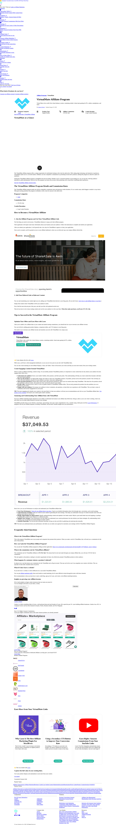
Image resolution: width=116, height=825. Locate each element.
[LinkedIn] (15, 608)
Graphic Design (99, 790)
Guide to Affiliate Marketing (17, 7)
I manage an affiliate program (7, 94)
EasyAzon (16, 803)
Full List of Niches (15, 85)
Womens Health (93, 793)
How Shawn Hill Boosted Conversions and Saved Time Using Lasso (68, 816)
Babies (59, 789)
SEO (93, 784)
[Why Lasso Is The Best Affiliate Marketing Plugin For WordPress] (29, 735)
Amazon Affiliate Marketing (27, 784)
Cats (95, 789)
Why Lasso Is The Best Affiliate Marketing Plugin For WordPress (28, 741)
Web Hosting (75, 793)
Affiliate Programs (86, 814)
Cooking (25, 790)
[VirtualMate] (88, 355)
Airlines (34, 789)
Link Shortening (70, 803)
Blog (1, 31)
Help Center (85, 813)
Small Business (36, 793)
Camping (88, 789)
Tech (62, 793)
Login (83, 816)
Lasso (32, 360)
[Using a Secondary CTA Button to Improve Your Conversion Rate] (58, 735)
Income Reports (69, 799)
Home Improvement (42, 791)
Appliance (47, 789)
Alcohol (38, 789)
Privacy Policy (40, 816)
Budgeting (78, 789)
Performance (85, 807)
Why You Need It (28, 761)
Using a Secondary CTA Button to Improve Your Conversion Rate (58, 741)
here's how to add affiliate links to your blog (90, 301)
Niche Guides (73, 784)
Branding (39, 813)
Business (83, 789)
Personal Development (92, 791)
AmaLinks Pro (18, 801)
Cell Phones (99, 789)
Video (70, 793)
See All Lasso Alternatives (20, 797)
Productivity (21, 793)
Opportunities (75, 806)
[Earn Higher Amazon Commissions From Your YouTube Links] (88, 735)
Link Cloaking (97, 803)
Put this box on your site (33, 344)
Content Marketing (53, 784)
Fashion (62, 790)
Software (42, 793)
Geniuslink (17, 804)
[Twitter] (16, 608)
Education (61, 784)
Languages (60, 791)
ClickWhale (40, 801)
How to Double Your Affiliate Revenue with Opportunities (69, 818)
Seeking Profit (88, 784)
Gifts (93, 790)
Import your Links (86, 806)
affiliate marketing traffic (26, 573)
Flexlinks (39, 803)
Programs (2, 58)
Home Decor (33, 791)
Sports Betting (48, 793)
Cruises (37, 790)
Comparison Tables (64, 804)
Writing (99, 793)
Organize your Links (87, 804)
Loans (64, 791)
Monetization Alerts (86, 799)
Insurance (49, 791)
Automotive (55, 789)
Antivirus (42, 789)
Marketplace (62, 803)
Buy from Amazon (88, 761)
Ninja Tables (40, 804)
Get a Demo (3, 86)
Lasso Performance (92, 403)
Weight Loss (86, 793)
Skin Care (29, 793)
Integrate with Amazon (87, 803)
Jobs (56, 791)
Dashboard (62, 807)
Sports (53, 793)
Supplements (58, 793)
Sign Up (84, 817)
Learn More (20, 344)
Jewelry (53, 791)
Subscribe (75, 586)
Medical (72, 791)
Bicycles (71, 789)
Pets (99, 791)
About (38, 811)
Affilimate (39, 800)
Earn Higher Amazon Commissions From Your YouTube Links (88, 741)
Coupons (30, 790)
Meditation (76, 791)
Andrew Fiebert (41, 107)
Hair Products (16, 791)
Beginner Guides (38, 784)
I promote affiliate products (21, 94)
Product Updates (81, 784)
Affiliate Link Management (88, 797)
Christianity (16, 790)
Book (74, 789)
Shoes (25, 793)
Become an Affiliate (42, 814)
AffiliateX (16, 800)
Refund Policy (40, 818)
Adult (18, 197)
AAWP (16, 799)
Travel (67, 793)
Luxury (68, 791)
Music (80, 791)
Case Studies (46, 784)
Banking (63, 789)
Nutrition (84, 791)
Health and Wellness (25, 791)
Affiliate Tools (16, 784)
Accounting (25, 789)
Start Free (16, 114)
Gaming (85, 790)
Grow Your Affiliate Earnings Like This (67, 822)
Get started (9, 86)
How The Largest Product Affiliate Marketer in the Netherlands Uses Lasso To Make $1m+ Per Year (69, 813)
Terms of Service (41, 817)
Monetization (67, 784)
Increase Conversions (64, 797)
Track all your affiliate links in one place (41, 511)
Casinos (92, 789)
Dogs (48, 790)
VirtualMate (22, 337)
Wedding (81, 793)
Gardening (89, 790)
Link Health (94, 806)
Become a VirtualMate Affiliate (27, 114)
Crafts (33, 790)
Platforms (2, 8)
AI (31, 789)
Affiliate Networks (17, 789)
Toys (65, 793)
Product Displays (67, 806)
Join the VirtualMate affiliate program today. (25, 182)
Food (76, 790)
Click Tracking (96, 804)
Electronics (57, 790)
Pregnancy (15, 793)
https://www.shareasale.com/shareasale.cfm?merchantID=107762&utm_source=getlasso (75, 547)
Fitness (73, 790)
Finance (66, 790)
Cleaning (21, 790)
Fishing (69, 790)
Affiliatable (39, 799)
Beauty (67, 789)
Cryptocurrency (43, 790)
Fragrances (80, 790)
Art (51, 789)
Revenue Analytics (96, 799)
